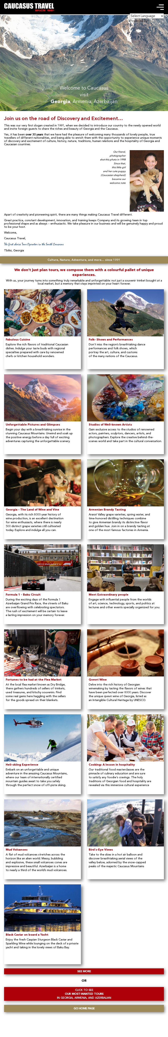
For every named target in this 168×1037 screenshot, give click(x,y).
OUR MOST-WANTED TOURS (84, 994)
